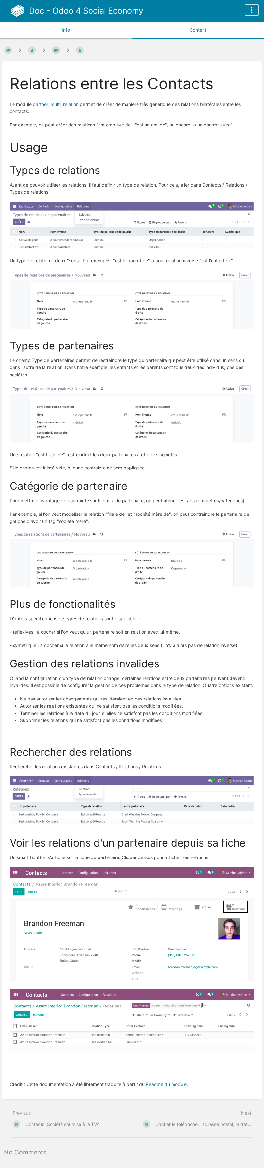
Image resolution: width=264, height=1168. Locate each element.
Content (198, 29)
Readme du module (166, 1084)
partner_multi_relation (56, 104)
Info (66, 29)
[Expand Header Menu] (252, 10)
